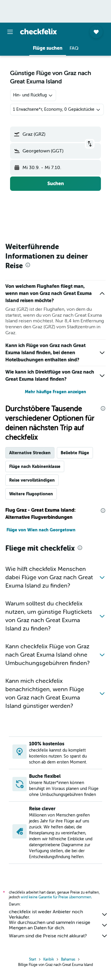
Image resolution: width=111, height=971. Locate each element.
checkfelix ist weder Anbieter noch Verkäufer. (46, 914)
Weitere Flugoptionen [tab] (31, 493)
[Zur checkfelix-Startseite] (38, 32)
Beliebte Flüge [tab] (75, 452)
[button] (10, 31)
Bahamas (68, 959)
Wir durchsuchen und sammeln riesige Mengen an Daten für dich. (49, 925)
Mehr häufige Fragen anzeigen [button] (55, 391)
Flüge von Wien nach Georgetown (41, 529)
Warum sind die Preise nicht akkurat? (48, 936)
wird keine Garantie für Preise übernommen (56, 897)
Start (32, 959)
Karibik (48, 959)
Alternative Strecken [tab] (30, 452)
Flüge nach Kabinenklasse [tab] (34, 466)
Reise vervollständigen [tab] (32, 480)
